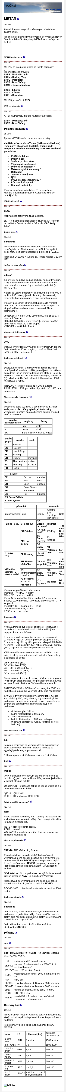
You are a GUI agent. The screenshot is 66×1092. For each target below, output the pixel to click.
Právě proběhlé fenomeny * (26, 180)
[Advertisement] (35, 47)
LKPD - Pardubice (13, 79)
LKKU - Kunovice (13, 95)
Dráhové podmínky (21, 185)
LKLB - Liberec (12, 90)
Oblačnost (16, 172)
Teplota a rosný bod (22, 174)
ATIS (27, 100)
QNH (13, 177)
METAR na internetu (13, 57)
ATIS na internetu (12, 106)
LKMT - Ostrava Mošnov (17, 85)
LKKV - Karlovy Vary (15, 77)
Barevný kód (12, 1005)
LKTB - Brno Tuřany (15, 82)
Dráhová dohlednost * (23, 166)
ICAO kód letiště (20, 156)
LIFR (6, 943)
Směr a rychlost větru (22, 161)
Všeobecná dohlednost (23, 164)
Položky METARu (15, 128)
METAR (10, 19)
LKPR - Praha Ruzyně (15, 74)
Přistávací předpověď (22, 182)
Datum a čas (17, 158)
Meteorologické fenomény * (26, 169)
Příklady (9, 932)
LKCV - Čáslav (12, 92)
